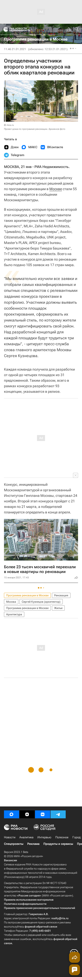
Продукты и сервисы (58, 844)
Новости (9, 837)
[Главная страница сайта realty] (24, 29)
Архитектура (14, 614)
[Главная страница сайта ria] (4, 29)
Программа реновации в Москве (27, 595)
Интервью (44, 837)
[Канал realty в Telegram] (58, 814)
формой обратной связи (41, 926)
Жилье (58, 608)
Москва (11, 601)
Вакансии (10, 860)
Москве (55, 189)
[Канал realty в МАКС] (11, 814)
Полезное (61, 837)
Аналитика (26, 837)
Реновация (61, 595)
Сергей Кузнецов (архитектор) (41, 601)
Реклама (33, 844)
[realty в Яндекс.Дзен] (27, 814)
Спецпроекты (13, 844)
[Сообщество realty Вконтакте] (42, 814)
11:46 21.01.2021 (15, 49)
